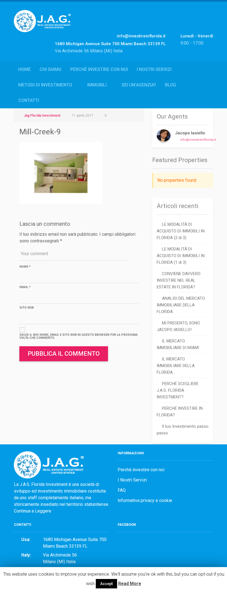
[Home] (42, 27)
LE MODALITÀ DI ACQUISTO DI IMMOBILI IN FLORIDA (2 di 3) (181, 231)
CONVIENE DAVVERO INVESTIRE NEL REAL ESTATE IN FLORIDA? (178, 280)
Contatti (28, 100)
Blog (170, 85)
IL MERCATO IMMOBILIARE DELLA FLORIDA (176, 366)
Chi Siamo (50, 69)
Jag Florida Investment (42, 115)
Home (24, 69)
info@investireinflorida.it (198, 140)
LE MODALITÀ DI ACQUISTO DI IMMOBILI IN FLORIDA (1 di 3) (181, 256)
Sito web (26, 307)
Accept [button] (106, 583)
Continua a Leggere (32, 511)
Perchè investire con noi (99, 69)
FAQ (122, 490)
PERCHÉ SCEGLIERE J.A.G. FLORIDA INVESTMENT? (177, 390)
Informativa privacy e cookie (145, 500)
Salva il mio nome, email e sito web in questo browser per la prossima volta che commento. (78, 336)
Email (25, 287)
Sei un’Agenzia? (139, 85)
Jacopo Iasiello (190, 132)
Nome (25, 266)
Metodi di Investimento (45, 85)
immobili (97, 85)
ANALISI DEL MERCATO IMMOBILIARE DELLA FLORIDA (181, 305)
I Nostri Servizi (154, 69)
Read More (129, 583)
